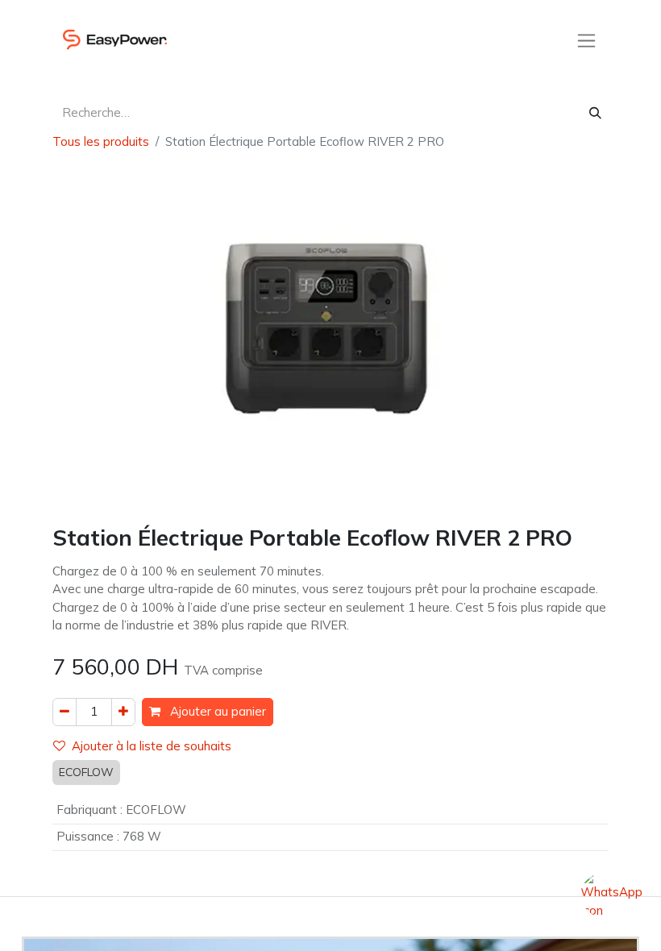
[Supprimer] (64, 712)
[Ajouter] (123, 712)
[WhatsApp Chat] (610, 900)
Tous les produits (100, 141)
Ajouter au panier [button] (216, 711)
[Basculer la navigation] (586, 40)
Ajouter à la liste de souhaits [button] (151, 746)
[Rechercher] (595, 113)
